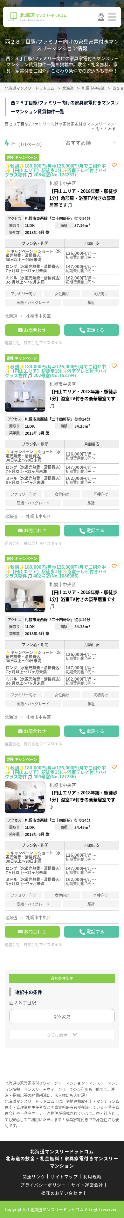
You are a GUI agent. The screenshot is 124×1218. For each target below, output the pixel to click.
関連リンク (34, 1176)
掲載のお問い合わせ (61, 1193)
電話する (95, 330)
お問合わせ (35, 330)
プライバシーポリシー (43, 1185)
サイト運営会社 (87, 1185)
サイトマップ (64, 1176)
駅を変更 (62, 1016)
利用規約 (92, 1176)
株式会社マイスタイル (43, 342)
